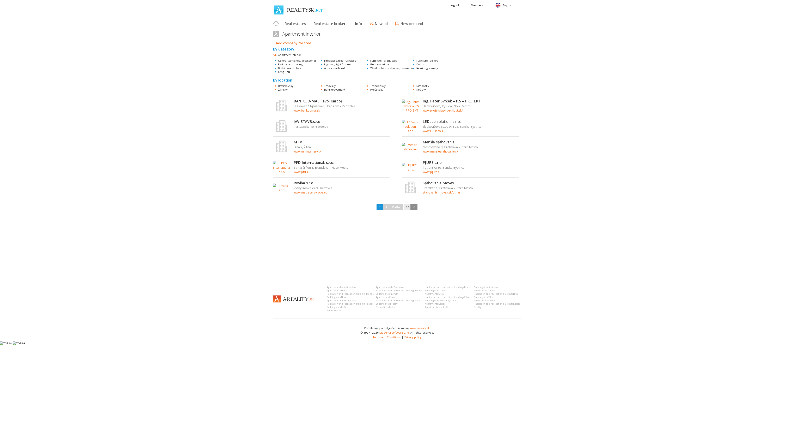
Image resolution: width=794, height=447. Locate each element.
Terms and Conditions (387, 337)
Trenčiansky (378, 86)
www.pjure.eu (432, 172)
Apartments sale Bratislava (390, 287)
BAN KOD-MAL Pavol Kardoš (318, 101)
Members (477, 5)
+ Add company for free (292, 43)
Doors (420, 64)
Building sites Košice (337, 307)
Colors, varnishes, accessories (297, 60)
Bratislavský (285, 86)
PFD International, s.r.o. (314, 162)
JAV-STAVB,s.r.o (307, 121)
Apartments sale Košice (437, 307)
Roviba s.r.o (303, 183)
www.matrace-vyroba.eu (310, 192)
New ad (381, 23)
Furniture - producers (383, 60)
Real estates (295, 23)
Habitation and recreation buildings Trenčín (350, 293)
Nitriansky (422, 86)
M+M (298, 142)
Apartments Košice (435, 303)
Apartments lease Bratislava (341, 287)
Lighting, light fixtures (337, 64)
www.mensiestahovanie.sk (440, 151)
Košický (421, 89)
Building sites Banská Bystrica (440, 300)
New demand (411, 23)
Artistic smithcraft (335, 68)
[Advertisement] (397, 245)
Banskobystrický (334, 89)
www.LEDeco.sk (433, 131)
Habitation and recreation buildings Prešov (350, 303)
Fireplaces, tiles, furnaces (340, 60)
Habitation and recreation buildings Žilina (447, 297)
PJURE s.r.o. (432, 162)
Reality (477, 307)
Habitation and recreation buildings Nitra (496, 293)
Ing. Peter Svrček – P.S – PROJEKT (451, 101)
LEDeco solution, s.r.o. (442, 121)
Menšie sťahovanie (438, 142)
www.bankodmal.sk (307, 110)
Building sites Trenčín (387, 293)
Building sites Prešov (386, 303)
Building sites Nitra (337, 297)
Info (358, 23)
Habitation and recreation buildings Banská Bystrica (403, 300)
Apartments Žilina (385, 297)
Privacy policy (412, 337)
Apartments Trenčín (484, 290)
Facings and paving (290, 64)
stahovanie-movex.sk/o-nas (441, 192)
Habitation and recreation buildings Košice (497, 303)
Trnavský (330, 86)
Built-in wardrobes (289, 68)
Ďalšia (396, 207)
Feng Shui (284, 72)
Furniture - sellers (427, 60)
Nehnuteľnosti (334, 310)
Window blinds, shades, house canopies (395, 68)
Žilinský (283, 89)
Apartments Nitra (434, 293)
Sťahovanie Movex (438, 183)
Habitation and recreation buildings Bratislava (449, 287)
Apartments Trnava (337, 290)
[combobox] (410, 207)
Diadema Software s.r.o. (394, 332)
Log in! (454, 5)
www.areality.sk (420, 328)
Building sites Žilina (484, 297)
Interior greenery (427, 68)
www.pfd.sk (301, 172)
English (507, 5)
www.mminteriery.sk (307, 151)
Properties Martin (385, 307)
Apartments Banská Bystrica (341, 300)
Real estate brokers (330, 23)
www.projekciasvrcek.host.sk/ (443, 110)
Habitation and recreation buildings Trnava (399, 290)
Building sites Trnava (435, 290)
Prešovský (376, 89)
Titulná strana (276, 23)
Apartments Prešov (484, 300)
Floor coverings (380, 64)
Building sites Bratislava (486, 287)
